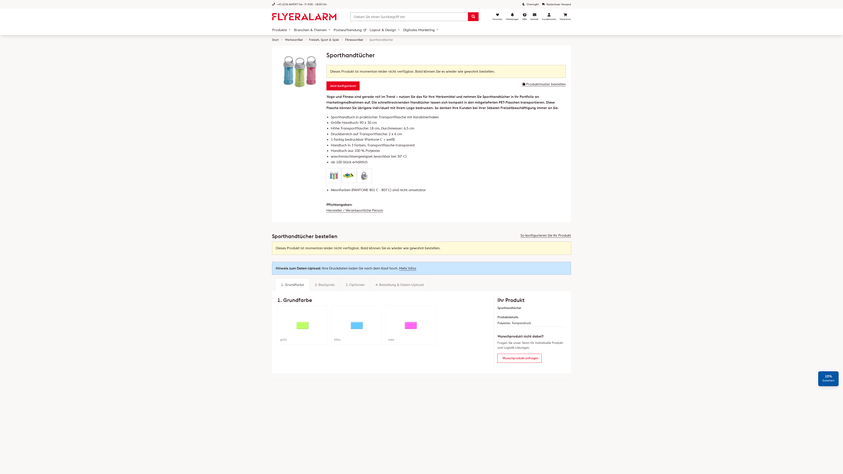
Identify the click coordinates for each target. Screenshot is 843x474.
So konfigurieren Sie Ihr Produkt (546, 235)
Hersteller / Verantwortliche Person (354, 210)
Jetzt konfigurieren (343, 86)
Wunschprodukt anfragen (520, 358)
